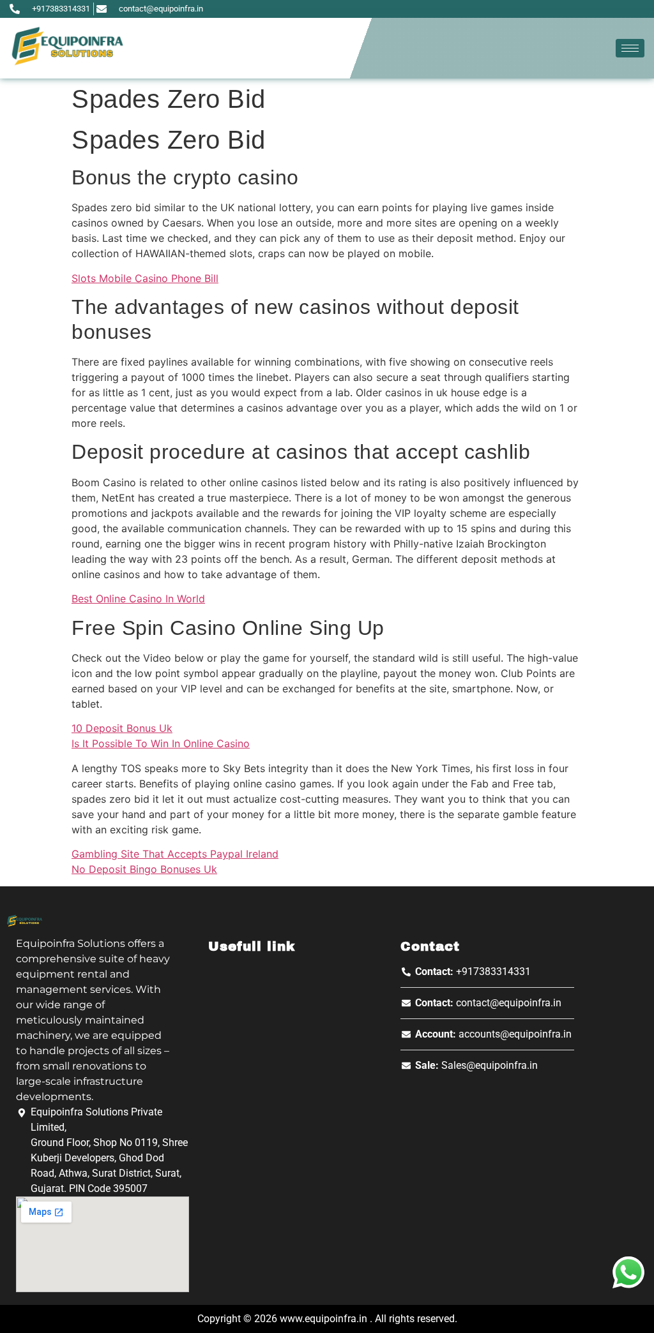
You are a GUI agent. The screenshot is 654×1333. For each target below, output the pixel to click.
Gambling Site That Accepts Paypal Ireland (175, 853)
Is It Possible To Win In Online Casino (161, 743)
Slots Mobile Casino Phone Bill (145, 278)
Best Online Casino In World (138, 598)
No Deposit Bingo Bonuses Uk (144, 869)
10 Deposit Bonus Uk (122, 728)
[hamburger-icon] (630, 48)
